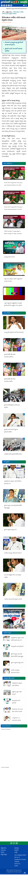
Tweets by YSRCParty (5, 729)
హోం (3, 12)
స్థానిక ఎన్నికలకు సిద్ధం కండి (10, 530)
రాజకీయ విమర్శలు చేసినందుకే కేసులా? (13, 553)
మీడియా (16, 850)
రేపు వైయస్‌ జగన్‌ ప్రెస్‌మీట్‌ (17, 646)
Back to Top (25, 872)
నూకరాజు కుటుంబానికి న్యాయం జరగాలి (13, 599)
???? (23, 5)
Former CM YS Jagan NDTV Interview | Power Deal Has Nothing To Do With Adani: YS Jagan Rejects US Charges (13, 209)
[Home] (14, 2)
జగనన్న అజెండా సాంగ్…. (10, 257)
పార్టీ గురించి (3, 848)
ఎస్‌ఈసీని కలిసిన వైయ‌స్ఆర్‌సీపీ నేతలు (13, 454)
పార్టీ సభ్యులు (4, 854)
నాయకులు (3, 850)
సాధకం (2, 852)
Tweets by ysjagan (5, 767)
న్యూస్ (15, 852)
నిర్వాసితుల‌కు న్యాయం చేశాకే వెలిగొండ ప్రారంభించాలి (12, 9)
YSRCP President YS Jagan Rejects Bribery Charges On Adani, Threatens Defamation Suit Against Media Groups (13, 233)
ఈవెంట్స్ (16, 848)
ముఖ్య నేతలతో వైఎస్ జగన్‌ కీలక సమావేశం (14, 332)
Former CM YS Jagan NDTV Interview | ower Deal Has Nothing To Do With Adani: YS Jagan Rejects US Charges (13, 185)
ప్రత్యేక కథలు (9, 12)
